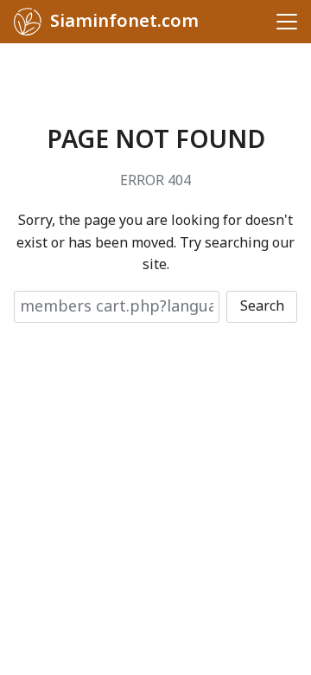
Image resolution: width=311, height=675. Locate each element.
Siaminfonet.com (124, 22)
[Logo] (27, 21)
